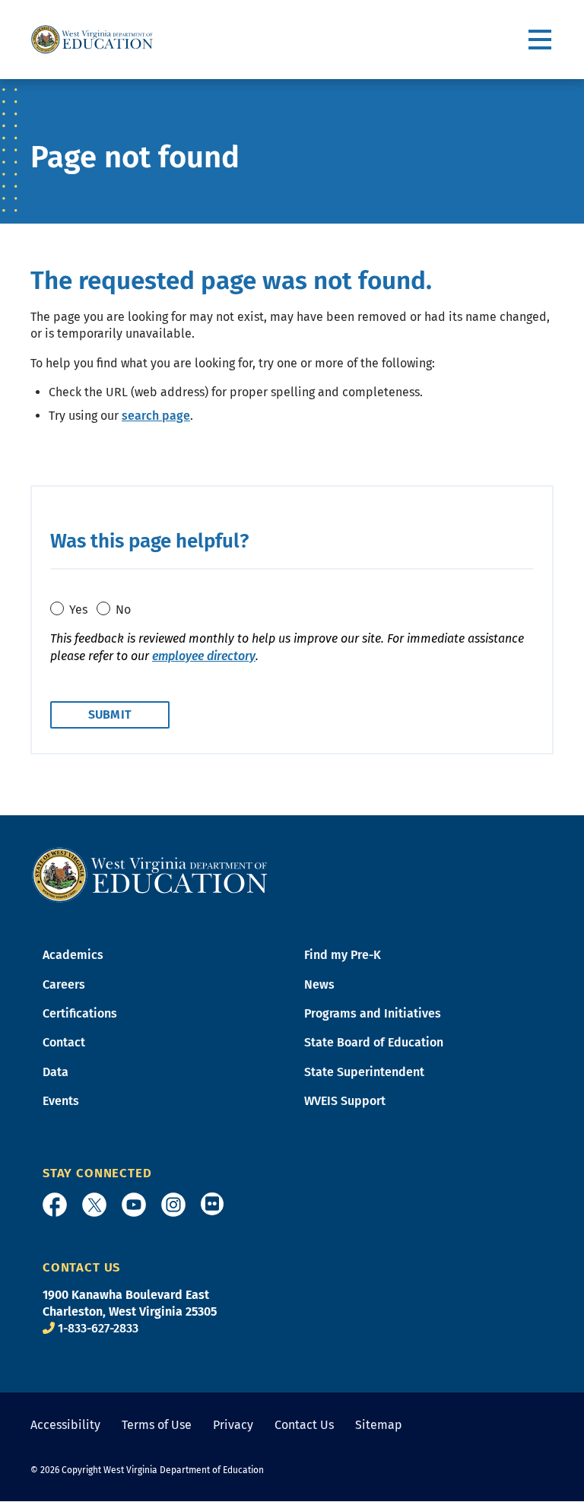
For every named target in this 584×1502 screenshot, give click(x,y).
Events (61, 1101)
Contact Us (304, 1425)
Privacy (233, 1425)
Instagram (173, 1204)
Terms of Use (157, 1425)
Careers (64, 984)
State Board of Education (373, 1042)
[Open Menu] (541, 39)
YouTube (134, 1204)
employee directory (204, 656)
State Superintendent (364, 1072)
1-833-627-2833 (98, 1328)
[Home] (149, 874)
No (123, 609)
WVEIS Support (345, 1101)
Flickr (212, 1203)
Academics (73, 955)
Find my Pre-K (342, 955)
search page (156, 415)
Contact (64, 1042)
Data (55, 1072)
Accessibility (65, 1425)
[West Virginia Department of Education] (92, 39)
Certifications (80, 1013)
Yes (78, 609)
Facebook (55, 1204)
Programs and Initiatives (372, 1013)
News (319, 984)
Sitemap (378, 1425)
